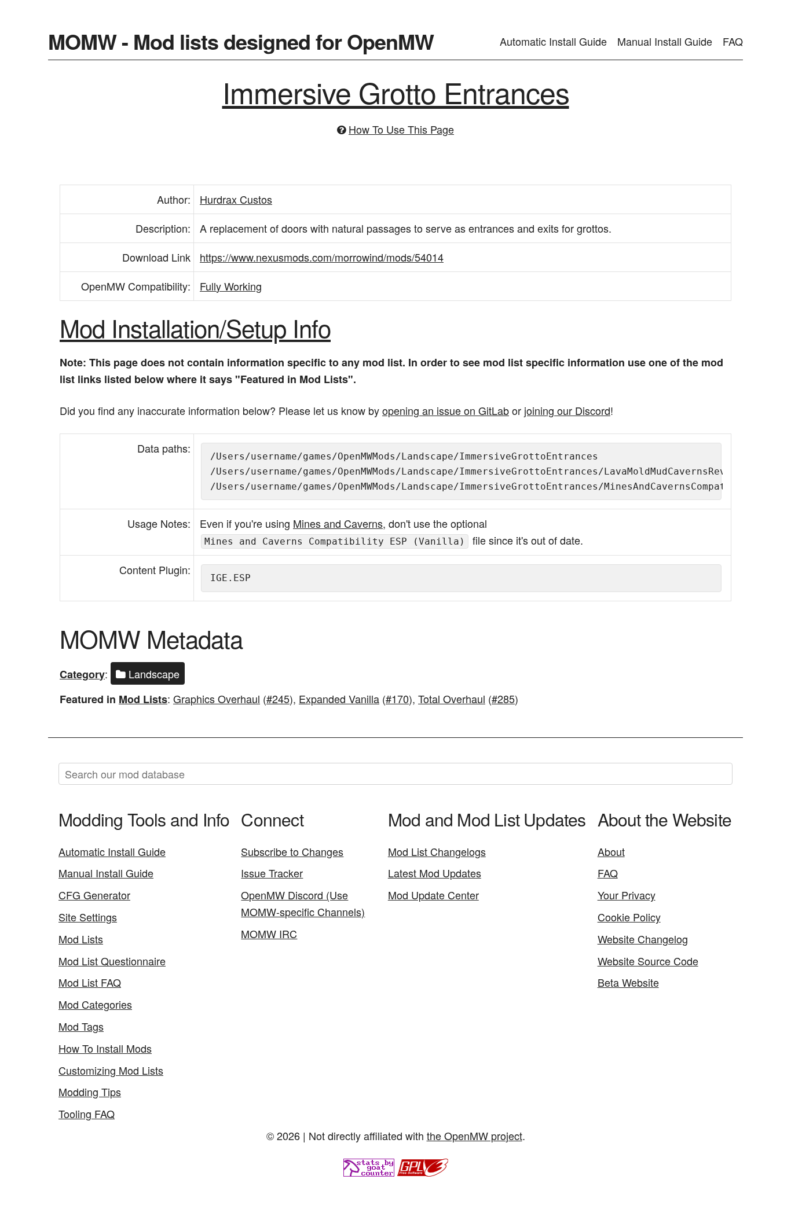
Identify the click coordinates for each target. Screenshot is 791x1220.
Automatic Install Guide (553, 41)
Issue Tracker (272, 872)
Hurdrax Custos (236, 199)
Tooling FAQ (86, 1113)
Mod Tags (81, 1026)
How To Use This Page (401, 129)
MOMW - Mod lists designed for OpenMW (241, 41)
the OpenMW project (474, 1135)
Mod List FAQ (89, 982)
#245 (278, 698)
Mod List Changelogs (437, 851)
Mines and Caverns (338, 523)
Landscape (153, 673)
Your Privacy (626, 894)
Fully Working (231, 285)
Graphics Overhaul (216, 698)
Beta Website (628, 982)
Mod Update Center (433, 894)
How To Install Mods (105, 1048)
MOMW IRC (269, 933)
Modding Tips (89, 1091)
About (611, 851)
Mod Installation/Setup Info (195, 327)
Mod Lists (143, 699)
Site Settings (87, 916)
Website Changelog (643, 938)
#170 (397, 698)
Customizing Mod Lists (110, 1070)
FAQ (733, 41)
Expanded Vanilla (339, 698)
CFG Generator (94, 894)
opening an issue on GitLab (445, 410)
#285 (503, 698)
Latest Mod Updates (434, 872)
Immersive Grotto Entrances (395, 91)
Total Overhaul (451, 698)
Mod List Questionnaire (112, 960)
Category (82, 674)
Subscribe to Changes (292, 851)
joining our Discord (567, 410)
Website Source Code (648, 960)
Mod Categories (95, 1004)
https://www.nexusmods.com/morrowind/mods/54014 (322, 256)
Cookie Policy (629, 916)
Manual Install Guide (664, 41)
